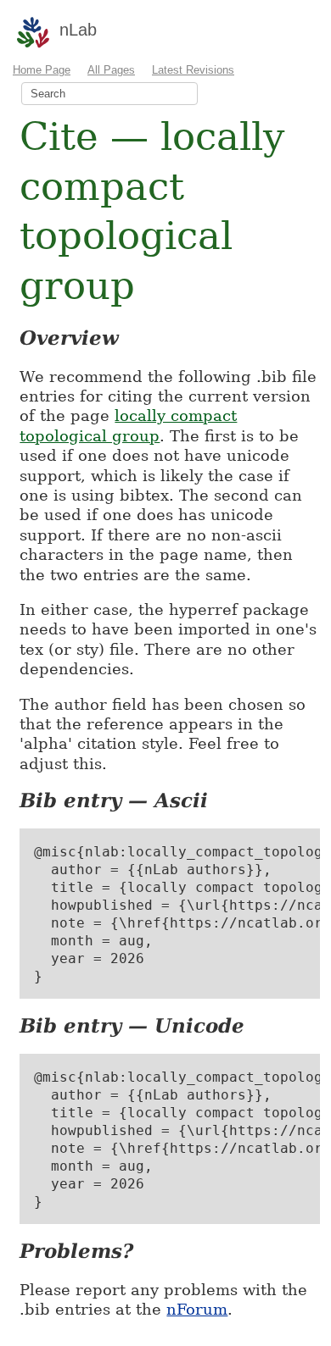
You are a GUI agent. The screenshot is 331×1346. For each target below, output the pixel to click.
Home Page (41, 70)
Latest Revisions (193, 70)
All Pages (111, 70)
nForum (196, 1309)
